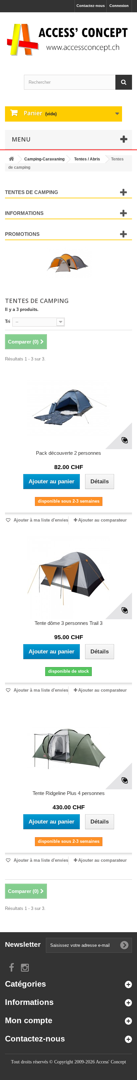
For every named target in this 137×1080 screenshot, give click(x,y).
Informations (24, 213)
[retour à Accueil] (11, 159)
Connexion (119, 6)
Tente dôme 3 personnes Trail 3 (68, 623)
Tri (7, 321)
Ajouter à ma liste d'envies (40, 520)
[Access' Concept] (68, 39)
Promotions (22, 234)
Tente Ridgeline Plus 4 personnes (69, 793)
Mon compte (28, 1020)
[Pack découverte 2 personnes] (68, 407)
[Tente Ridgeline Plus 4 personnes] (68, 747)
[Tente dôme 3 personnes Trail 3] (68, 577)
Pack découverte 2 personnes (68, 453)
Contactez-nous (90, 6)
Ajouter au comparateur (102, 520)
